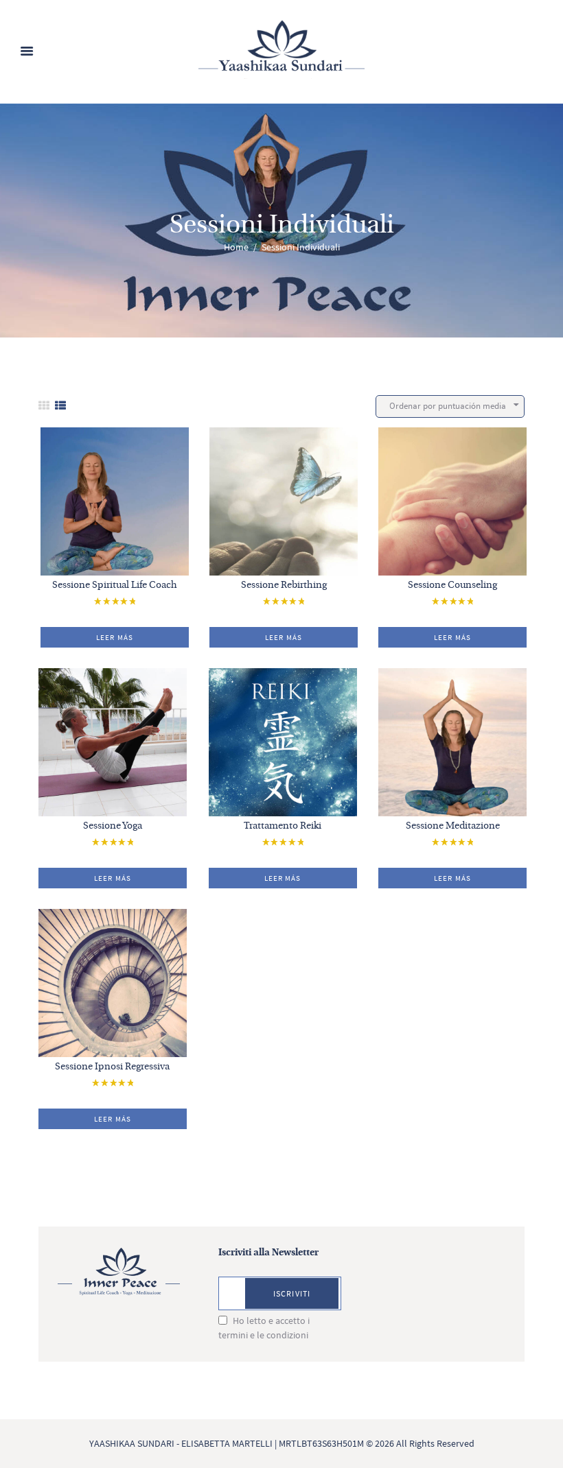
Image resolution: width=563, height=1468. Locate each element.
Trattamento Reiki (282, 826)
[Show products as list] (60, 405)
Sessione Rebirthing (284, 585)
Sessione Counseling (452, 585)
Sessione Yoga (112, 826)
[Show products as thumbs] (43, 405)
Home (236, 247)
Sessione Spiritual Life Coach (114, 585)
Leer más (114, 637)
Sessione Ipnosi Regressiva (112, 1067)
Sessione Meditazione (453, 826)
